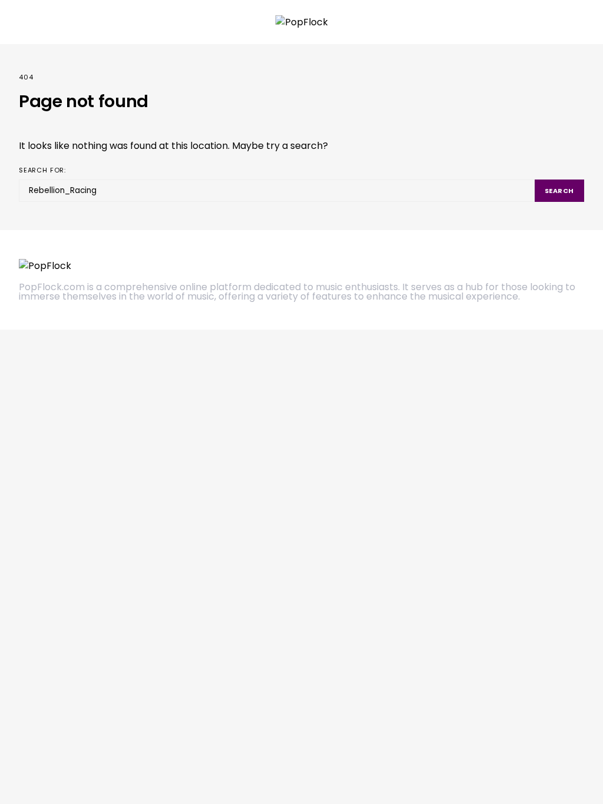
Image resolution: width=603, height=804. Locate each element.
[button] (580, 22)
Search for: (42, 170)
